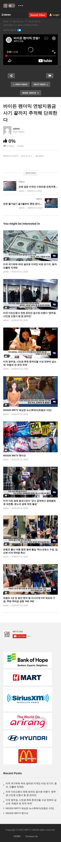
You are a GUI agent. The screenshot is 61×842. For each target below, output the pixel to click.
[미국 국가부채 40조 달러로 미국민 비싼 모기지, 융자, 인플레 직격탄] (30, 245)
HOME (17, 836)
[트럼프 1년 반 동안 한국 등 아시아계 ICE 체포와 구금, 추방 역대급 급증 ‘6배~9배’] (30, 579)
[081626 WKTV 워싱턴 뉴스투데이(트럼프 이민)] (30, 391)
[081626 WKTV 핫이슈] (30, 436)
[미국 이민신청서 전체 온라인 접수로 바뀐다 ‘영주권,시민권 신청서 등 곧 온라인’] (30, 294)
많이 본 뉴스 (18, 21)
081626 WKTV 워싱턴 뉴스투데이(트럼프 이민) (27, 410)
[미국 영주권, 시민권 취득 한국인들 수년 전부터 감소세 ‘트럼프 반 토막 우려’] (30, 343)
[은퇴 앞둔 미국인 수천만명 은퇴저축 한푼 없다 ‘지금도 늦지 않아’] (30, 189)
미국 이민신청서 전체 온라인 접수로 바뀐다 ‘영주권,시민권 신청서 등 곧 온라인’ (31, 793)
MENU (7, 15)
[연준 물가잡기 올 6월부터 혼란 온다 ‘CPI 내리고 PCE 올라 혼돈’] (30, 206)
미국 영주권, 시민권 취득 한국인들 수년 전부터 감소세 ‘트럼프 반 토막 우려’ (31, 802)
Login (55, 15)
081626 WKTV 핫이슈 (14, 455)
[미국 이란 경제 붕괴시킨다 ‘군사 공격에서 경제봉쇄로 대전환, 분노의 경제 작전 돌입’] (30, 482)
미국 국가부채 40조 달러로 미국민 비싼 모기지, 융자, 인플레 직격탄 (31, 785)
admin (16, 128)
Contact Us (31, 836)
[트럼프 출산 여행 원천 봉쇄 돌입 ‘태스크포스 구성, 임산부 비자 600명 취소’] (30, 530)
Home (6, 21)
